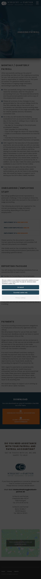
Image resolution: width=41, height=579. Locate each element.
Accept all (20, 287)
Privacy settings (21, 297)
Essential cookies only (20, 292)
